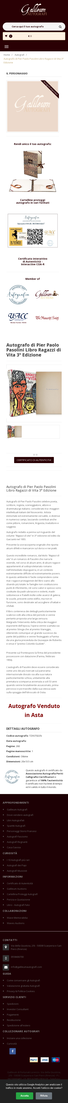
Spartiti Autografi (16, 825)
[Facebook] (12, 1051)
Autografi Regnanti (17, 842)
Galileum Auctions (17, 888)
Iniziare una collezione (19, 1038)
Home (7, 54)
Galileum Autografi (17, 809)
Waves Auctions (15, 923)
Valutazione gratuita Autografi (23, 985)
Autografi (19, 54)
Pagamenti (13, 1014)
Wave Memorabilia (17, 917)
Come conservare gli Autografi (23, 980)
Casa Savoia (14, 847)
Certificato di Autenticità (20, 883)
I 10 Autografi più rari (18, 860)
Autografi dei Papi (16, 865)
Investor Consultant (17, 1009)
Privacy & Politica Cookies (21, 991)
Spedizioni (12, 1003)
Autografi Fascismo (17, 836)
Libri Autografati (15, 820)
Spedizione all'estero (18, 1025)
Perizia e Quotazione (18, 899)
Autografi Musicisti (17, 870)
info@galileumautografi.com (26, 967)
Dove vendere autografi (20, 815)
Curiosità (12, 1043)
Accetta (24, 1095)
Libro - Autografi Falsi (18, 905)
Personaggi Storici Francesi (21, 831)
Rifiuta (44, 1095)
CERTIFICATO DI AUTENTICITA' (34, 460)
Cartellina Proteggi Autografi (22, 894)
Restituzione (14, 1020)
